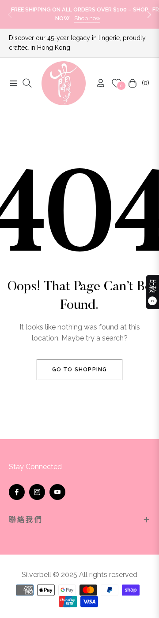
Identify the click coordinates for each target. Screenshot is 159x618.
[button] (149, 14)
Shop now (87, 18)
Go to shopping (79, 369)
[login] (97, 83)
